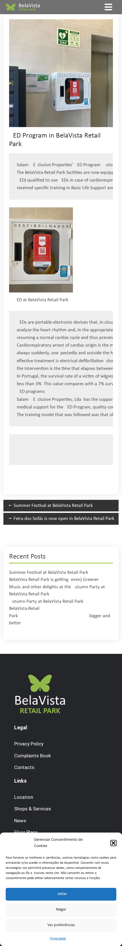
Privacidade (58, 938)
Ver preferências (61, 925)
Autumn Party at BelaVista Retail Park (46, 601)
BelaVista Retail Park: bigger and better (59, 615)
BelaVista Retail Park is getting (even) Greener (54, 579)
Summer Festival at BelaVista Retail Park (48, 572)
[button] (113, 843)
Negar (61, 909)
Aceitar (61, 894)
